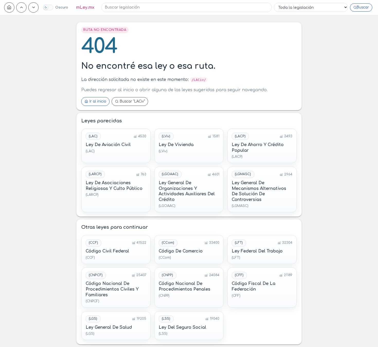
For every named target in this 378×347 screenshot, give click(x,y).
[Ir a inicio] (9, 7)
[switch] (55, 7)
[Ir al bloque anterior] (21, 7)
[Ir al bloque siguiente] (33, 7)
